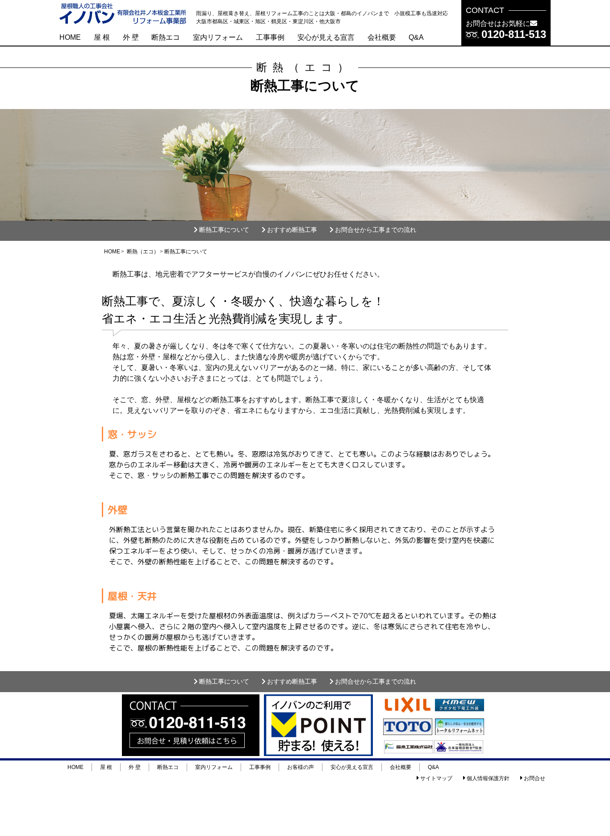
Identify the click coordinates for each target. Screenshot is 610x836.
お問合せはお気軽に (498, 23)
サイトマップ (436, 778)
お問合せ (534, 778)
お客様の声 (300, 767)
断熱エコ (165, 37)
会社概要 (382, 37)
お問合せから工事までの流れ (375, 229)
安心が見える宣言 (326, 37)
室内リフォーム (218, 37)
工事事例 (270, 37)
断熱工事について (224, 229)
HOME (70, 37)
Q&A (416, 37)
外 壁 (131, 37)
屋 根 (102, 37)
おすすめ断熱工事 (292, 229)
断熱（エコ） (143, 251)
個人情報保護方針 (488, 778)
